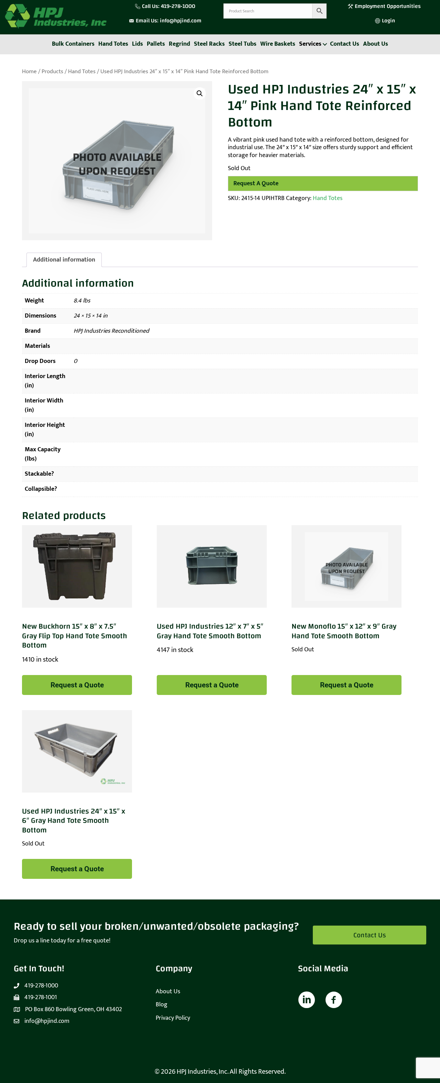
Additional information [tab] (64, 260)
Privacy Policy (173, 1018)
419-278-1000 (178, 6)
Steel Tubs (242, 44)
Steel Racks (209, 44)
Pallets (156, 44)
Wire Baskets (277, 44)
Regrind (179, 44)
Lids (137, 44)
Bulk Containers (73, 44)
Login (388, 20)
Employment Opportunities (388, 6)
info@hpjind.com (180, 20)
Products (52, 71)
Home (29, 71)
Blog (161, 1004)
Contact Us (344, 44)
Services (310, 44)
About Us (375, 44)
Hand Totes (113, 44)
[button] (324, 44)
